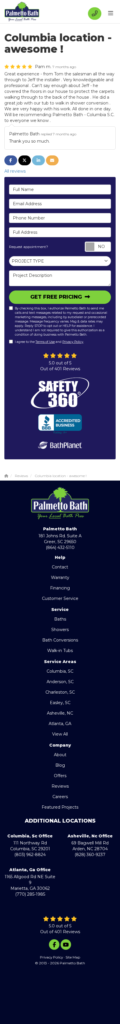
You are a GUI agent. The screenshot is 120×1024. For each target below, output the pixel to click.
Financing (60, 588)
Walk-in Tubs (60, 650)
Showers (60, 629)
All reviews (15, 171)
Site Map (73, 957)
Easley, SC (60, 702)
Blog (60, 765)
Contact (60, 567)
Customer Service (60, 598)
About (60, 754)
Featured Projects (60, 807)
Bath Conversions (60, 640)
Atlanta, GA (60, 723)
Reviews (60, 786)
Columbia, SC (60, 671)
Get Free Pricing (56, 297)
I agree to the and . (49, 342)
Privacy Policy (72, 342)
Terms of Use (45, 342)
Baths (60, 619)
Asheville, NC (60, 713)
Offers (60, 775)
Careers (60, 796)
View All (60, 734)
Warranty (60, 577)
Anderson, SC (60, 681)
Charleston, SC (60, 692)
